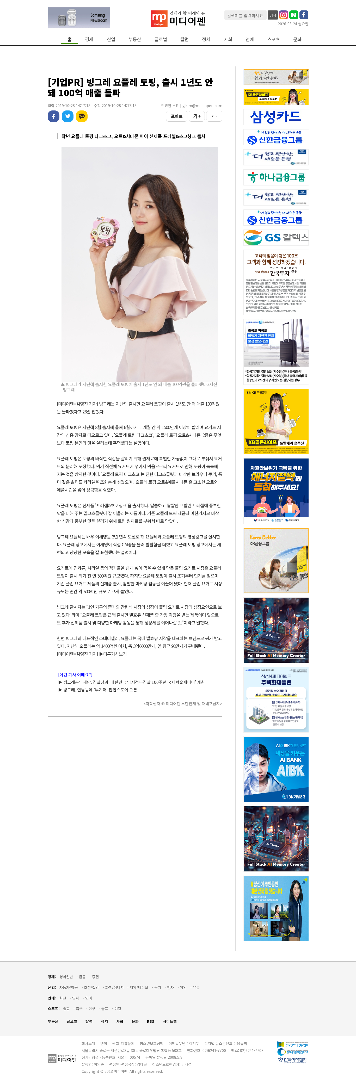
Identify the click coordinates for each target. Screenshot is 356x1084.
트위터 (67, 116)
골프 (104, 1008)
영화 (75, 998)
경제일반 (66, 977)
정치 (206, 39)
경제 (89, 39)
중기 (157, 987)
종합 (66, 1008)
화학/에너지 (114, 987)
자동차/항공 (68, 987)
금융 (82, 977)
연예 (249, 39)
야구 (92, 1008)
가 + (197, 116)
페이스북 (53, 116)
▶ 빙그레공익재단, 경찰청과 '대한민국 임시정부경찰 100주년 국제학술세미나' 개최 (131, 682)
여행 (117, 1008)
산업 (111, 39)
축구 (79, 1008)
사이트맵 (170, 1021)
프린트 (177, 116)
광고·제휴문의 (123, 1043)
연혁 (103, 1043)
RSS (151, 1021)
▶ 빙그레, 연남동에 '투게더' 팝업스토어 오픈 (97, 689)
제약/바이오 (139, 987)
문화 (297, 39)
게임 (183, 987)
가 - (214, 116)
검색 (272, 15)
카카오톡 (82, 116)
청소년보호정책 (151, 1043)
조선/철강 (91, 987)
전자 (170, 987)
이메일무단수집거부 (184, 1043)
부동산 (134, 39)
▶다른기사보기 (113, 654)
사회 (228, 39)
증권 (95, 977)
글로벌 (161, 39)
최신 (62, 998)
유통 (196, 987)
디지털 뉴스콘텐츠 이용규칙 (225, 1043)
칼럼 (184, 39)
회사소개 (88, 1043)
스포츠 (273, 39)
